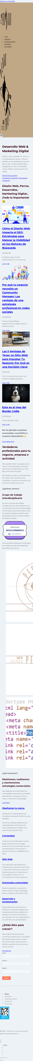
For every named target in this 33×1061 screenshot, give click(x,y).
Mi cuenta (7, 46)
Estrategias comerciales (15, 882)
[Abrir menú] (1, 135)
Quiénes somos (9, 41)
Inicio (6, 36)
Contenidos (8, 835)
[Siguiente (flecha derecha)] (2, 1060)
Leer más (6, 264)
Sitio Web (7, 859)
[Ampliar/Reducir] (0, 1057)
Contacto (7, 44)
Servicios (7, 39)
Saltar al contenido (7, 1)
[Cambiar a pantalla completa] (2, 1057)
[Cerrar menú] (0, 1041)
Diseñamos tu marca (13, 808)
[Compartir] (4, 1057)
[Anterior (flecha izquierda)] (0, 1060)
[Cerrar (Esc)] (6, 1057)
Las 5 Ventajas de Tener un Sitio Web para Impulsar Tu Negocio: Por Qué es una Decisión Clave (15, 359)
